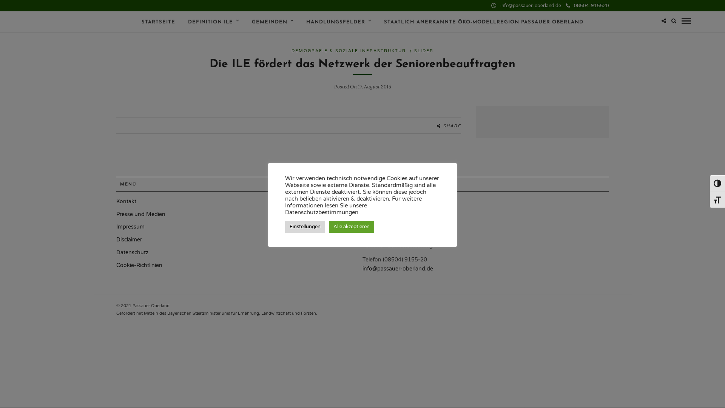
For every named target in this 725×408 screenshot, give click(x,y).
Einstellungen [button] (305, 227)
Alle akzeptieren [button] (351, 227)
